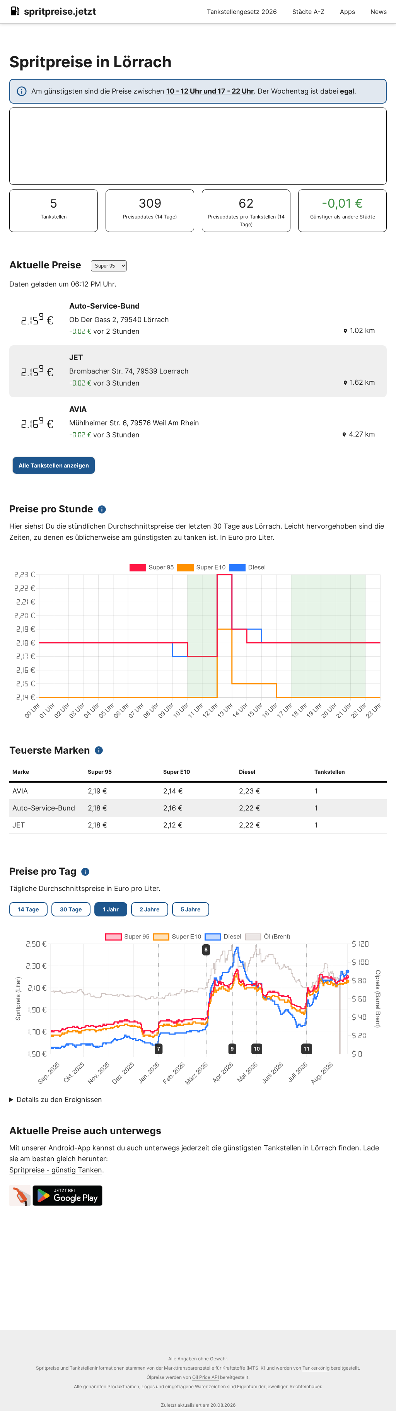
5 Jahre (191, 909)
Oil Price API (205, 1377)
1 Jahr (111, 909)
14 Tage (28, 909)
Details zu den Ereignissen (59, 1099)
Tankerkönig (315, 1368)
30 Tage (71, 909)
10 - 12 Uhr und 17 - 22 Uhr (210, 91)
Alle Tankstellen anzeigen (54, 465)
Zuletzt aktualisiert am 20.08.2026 (198, 1405)
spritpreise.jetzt (60, 11)
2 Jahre (150, 909)
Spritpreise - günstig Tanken (55, 1170)
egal (347, 91)
